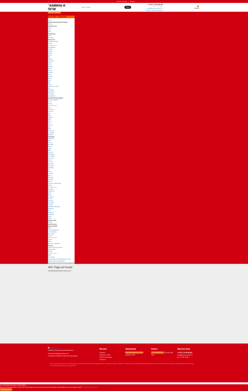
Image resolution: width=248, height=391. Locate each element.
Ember (50, 171)
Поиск (128, 7)
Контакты (132, 1)
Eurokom (50, 173)
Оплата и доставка (122, 1)
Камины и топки (53, 41)
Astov (50, 28)
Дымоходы (51, 249)
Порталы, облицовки (54, 183)
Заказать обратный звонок (154, 10)
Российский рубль (157, 352)
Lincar (50, 148)
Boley (49, 63)
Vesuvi (50, 181)
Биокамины (51, 47)
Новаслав (51, 154)
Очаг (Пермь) (52, 232)
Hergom (50, 66)
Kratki (49, 35)
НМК (49, 119)
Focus (50, 65)
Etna (49, 30)
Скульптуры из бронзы (55, 247)
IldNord (50, 53)
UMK (49, 255)
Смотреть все (52, 45)
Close (49, 20)
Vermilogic (51, 257)
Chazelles (51, 90)
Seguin (50, 59)
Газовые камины (53, 100)
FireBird (50, 49)
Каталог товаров (54, 12)
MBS (49, 150)
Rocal (49, 78)
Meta (49, 32)
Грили (50, 239)
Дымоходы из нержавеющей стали (59, 259)
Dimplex (50, 204)
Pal (49, 169)
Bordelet (50, 189)
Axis (49, 88)
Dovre (50, 175)
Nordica (50, 152)
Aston (50, 121)
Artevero (50, 201)
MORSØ (50, 134)
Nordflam (51, 168)
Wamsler (50, 164)
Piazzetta (51, 61)
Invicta (50, 142)
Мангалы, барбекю (54, 243)
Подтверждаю (6, 389)
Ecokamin (51, 94)
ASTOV (50, 199)
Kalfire (50, 55)
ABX (49, 115)
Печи (49, 101)
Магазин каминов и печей (134, 352)
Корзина (102, 352)
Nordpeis (50, 177)
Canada (50, 179)
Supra (50, 160)
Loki (49, 113)
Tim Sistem (51, 156)
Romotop (51, 158)
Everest (50, 70)
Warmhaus (51, 92)
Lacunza (50, 111)
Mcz (49, 82)
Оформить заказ (105, 355)
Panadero (51, 109)
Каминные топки (53, 86)
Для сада (51, 234)
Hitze (49, 68)
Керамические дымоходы (56, 261)
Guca (49, 107)
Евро (152, 355)
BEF (49, 57)
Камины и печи (130, 355)
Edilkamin (51, 138)
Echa (49, 80)
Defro (49, 74)
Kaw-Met (50, 37)
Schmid (50, 76)
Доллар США (169, 352)
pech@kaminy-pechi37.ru (155, 8)
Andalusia (51, 214)
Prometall (51, 133)
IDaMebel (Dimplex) (54, 206)
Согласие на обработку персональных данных (63, 356)
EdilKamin (51, 208)
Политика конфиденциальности (58, 353)
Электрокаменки (53, 230)
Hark (49, 140)
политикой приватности (90, 387)
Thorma (50, 162)
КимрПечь (51, 191)
